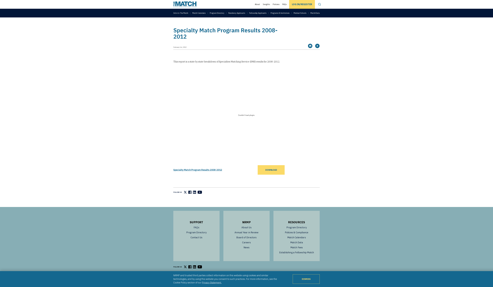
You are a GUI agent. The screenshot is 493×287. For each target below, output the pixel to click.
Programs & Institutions (280, 13)
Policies (276, 4)
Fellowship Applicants (258, 13)
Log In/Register (302, 4)
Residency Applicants (236, 13)
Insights (266, 4)
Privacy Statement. (212, 282)
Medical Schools (300, 13)
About (257, 4)
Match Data (315, 13)
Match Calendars (199, 13)
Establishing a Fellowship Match (296, 252)
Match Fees (296, 247)
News (247, 247)
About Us (246, 227)
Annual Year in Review (247, 232)
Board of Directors (246, 237)
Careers (246, 242)
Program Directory (217, 13)
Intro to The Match (180, 13)
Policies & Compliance (296, 232)
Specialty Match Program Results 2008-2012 (197, 169)
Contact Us (196, 237)
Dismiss (306, 279)
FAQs (284, 4)
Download (271, 170)
